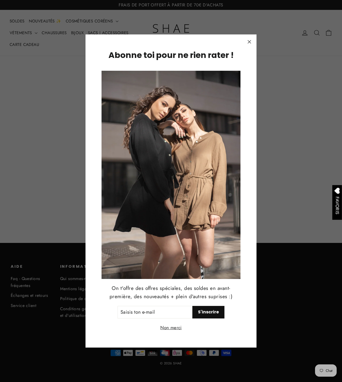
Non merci (171, 327)
